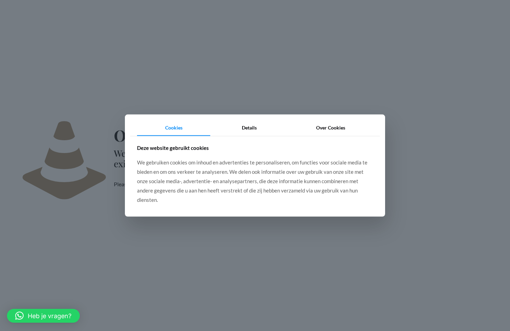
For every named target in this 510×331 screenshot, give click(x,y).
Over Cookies (330, 128)
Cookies (173, 128)
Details (249, 128)
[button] (43, 316)
